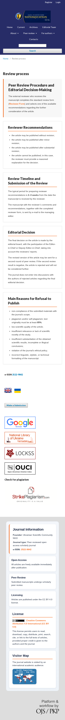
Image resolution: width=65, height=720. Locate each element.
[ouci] (20, 473)
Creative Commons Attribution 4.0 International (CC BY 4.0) (30, 623)
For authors (47, 33)
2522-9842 (26, 549)
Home (10, 27)
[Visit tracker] (24, 683)
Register (48, 2)
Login (58, 2)
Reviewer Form (16, 104)
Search (32, 51)
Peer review (29, 33)
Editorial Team (49, 27)
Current (21, 27)
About (13, 33)
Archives (33, 27)
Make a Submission (16, 405)
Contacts (33, 39)
